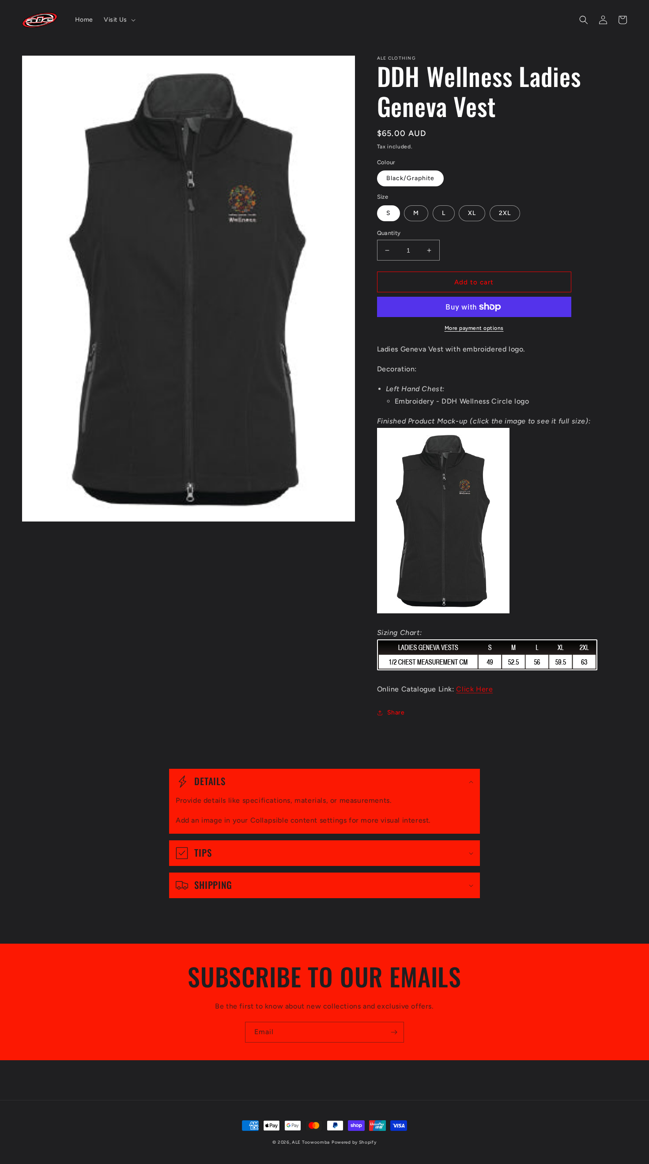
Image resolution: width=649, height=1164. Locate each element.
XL (472, 213)
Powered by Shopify (354, 1142)
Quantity (389, 233)
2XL (505, 213)
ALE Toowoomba (311, 1142)
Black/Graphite (410, 178)
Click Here (474, 689)
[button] (118, 20)
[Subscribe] (394, 1032)
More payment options (474, 328)
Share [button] (396, 712)
